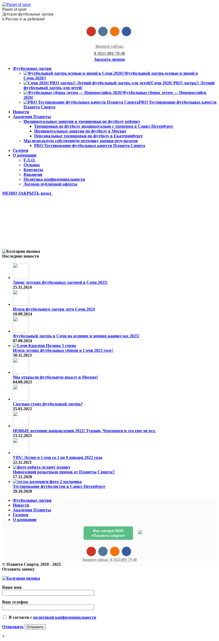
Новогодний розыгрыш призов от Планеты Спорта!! (64, 472)
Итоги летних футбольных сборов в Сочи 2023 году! (63, 350)
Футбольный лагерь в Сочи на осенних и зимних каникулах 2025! (76, 336)
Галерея (20, 514)
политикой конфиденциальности (64, 617)
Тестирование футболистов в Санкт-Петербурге (59, 486)
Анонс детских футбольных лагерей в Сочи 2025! (60, 282)
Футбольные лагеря (32, 500)
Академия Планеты (32, 510)
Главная (21, 237)
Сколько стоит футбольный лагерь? (48, 404)
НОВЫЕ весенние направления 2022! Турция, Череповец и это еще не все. (84, 430)
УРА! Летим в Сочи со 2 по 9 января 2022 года (57, 457)
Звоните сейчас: (109, 560)
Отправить (13, 626)
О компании (24, 519)
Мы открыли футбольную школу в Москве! (55, 377)
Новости (21, 505)
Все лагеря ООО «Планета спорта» (108, 533)
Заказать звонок (109, 59)
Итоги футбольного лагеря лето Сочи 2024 (54, 309)
